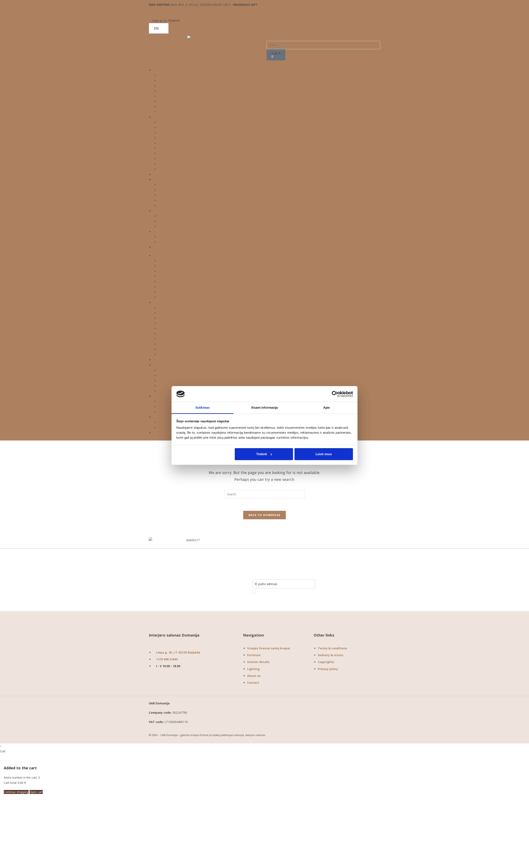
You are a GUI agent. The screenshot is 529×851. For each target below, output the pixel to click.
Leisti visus (324, 454)
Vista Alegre (166, 190)
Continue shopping (16, 792)
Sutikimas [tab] (202, 407)
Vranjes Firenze (168, 227)
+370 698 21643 (162, 15)
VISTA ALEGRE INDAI (167, 117)
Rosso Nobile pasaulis (173, 81)
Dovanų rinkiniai (169, 107)
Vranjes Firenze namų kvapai (172, 70)
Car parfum (165, 91)
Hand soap (165, 96)
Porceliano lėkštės (170, 164)
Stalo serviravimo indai (173, 169)
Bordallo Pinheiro (164, 174)
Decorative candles (171, 101)
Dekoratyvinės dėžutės (173, 148)
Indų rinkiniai (166, 159)
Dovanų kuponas (169, 237)
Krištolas (164, 122)
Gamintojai (160, 211)
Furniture (164, 200)
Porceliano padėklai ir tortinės (178, 143)
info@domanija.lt (163, 10)
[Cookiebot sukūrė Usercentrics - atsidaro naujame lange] (335, 394)
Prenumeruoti (348, 584)
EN (156, 28)
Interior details (162, 180)
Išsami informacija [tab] (264, 407)
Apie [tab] (326, 407)
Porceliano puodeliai (171, 138)
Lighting (163, 206)
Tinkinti (261, 454)
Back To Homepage (265, 515)
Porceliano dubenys (171, 154)
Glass (161, 127)
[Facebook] (319, 683)
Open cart (36, 792)
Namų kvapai (167, 75)
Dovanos (159, 232)
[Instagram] (332, 683)
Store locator (167, 112)
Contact (158, 247)
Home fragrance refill (172, 86)
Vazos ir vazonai (169, 133)
